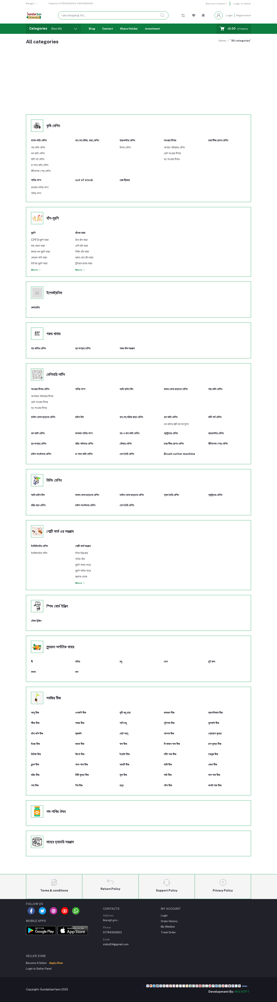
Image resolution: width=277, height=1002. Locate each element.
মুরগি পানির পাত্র (83, 570)
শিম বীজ (79, 785)
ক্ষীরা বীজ (35, 722)
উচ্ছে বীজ (35, 743)
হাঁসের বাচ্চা (80, 232)
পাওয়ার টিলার (170, 140)
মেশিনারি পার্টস (55, 374)
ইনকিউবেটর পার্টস (39, 553)
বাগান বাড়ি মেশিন (39, 140)
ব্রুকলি (78, 733)
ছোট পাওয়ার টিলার (172, 153)
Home (222, 40)
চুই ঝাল (211, 661)
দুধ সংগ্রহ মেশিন (82, 348)
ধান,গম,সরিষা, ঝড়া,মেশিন (87, 140)
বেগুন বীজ (212, 764)
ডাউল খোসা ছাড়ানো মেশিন (132, 494)
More (34, 269)
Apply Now (56, 962)
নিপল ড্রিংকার (81, 553)
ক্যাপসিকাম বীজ (215, 712)
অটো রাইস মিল (126, 389)
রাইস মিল (79, 417)
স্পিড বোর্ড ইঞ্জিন (57, 606)
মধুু (121, 661)
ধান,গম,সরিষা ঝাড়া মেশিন (131, 417)
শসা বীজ (35, 785)
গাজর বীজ (79, 722)
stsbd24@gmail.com (116, 944)
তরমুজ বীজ (213, 754)
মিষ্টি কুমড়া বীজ (82, 774)
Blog (92, 28)
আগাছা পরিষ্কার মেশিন (174, 147)
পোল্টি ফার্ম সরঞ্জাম (83, 546)
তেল (166, 661)
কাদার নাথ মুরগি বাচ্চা (40, 251)
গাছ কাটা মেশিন (38, 147)
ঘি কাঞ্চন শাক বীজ (172, 743)
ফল (76, 671)
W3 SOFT (242, 991)
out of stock (84, 180)
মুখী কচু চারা (125, 712)
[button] (203, 15)
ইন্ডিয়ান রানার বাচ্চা (83, 263)
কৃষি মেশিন (53, 125)
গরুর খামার (53, 333)
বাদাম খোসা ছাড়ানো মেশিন (87, 494)
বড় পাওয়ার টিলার (172, 159)
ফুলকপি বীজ (213, 722)
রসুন (121, 785)
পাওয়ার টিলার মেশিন (40, 389)
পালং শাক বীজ (81, 764)
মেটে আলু (124, 733)
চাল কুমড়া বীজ (214, 743)
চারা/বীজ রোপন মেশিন (218, 140)
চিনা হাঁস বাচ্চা (81, 239)
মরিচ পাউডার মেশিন (84, 443)
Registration (243, 15)
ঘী (32, 661)
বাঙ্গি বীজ (168, 764)
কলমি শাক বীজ (214, 785)
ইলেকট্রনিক (54, 292)
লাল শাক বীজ (214, 774)
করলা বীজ (79, 743)
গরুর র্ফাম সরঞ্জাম (127, 348)
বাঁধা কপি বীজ (37, 733)
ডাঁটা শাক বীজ (170, 754)
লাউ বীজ (168, 774)
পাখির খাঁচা (80, 558)
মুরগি (33, 232)
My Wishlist (168, 926)
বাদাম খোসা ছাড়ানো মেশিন (176, 389)
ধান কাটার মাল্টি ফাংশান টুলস (176, 424)
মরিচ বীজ (35, 774)
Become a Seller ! (216, 3)
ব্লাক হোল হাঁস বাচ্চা (84, 257)
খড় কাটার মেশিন (38, 348)
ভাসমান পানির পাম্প (39, 187)
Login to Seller (242, 3)
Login (229, 15)
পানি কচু (123, 722)
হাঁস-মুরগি (52, 218)
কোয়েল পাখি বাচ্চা (39, 257)
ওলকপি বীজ (80, 712)
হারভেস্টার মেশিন (127, 140)
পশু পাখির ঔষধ (56, 811)
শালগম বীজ (169, 733)
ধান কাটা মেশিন (38, 153)
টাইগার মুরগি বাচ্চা (39, 263)
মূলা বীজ (123, 774)
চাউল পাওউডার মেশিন (41, 453)
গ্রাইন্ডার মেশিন (171, 433)
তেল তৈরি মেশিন (127, 453)
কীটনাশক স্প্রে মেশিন (40, 171)
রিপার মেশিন (125, 147)
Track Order (168, 932)
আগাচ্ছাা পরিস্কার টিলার (42, 396)
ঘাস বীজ (123, 743)
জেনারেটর (35, 307)
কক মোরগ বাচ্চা (38, 245)
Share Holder (129, 28)
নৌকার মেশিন (126, 443)
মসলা (33, 671)
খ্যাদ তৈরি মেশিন (171, 494)
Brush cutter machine (179, 453)
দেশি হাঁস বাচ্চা (81, 245)
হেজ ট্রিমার (125, 180)
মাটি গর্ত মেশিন (214, 417)
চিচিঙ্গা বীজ (36, 754)
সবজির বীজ (53, 698)
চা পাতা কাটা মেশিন (39, 165)
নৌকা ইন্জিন (36, 620)
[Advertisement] (138, 81)
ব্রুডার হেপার (81, 576)
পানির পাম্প (36, 180)
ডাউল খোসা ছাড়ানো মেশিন (43, 417)
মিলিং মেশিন (54, 480)
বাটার (77, 661)
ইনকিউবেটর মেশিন (39, 546)
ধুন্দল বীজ (35, 764)
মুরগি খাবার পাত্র (83, 564)
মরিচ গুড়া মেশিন (38, 505)
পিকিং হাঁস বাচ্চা (82, 251)
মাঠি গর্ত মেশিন (37, 159)
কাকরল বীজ (169, 712)
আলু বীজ (35, 712)
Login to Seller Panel (39, 968)
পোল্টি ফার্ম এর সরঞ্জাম (60, 531)
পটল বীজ (168, 785)
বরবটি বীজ (124, 764)
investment (152, 28)
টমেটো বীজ (125, 754)
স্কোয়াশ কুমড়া (215, 733)
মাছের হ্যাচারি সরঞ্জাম (60, 841)
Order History (169, 921)
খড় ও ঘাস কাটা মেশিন (129, 433)
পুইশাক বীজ (169, 722)
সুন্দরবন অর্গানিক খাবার (60, 646)
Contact (107, 28)
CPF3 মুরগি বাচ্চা (40, 239)
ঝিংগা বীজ (79, 754)
